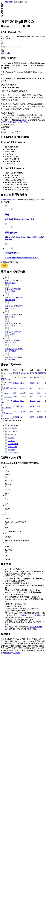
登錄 (2, 652)
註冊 (5, 652)
